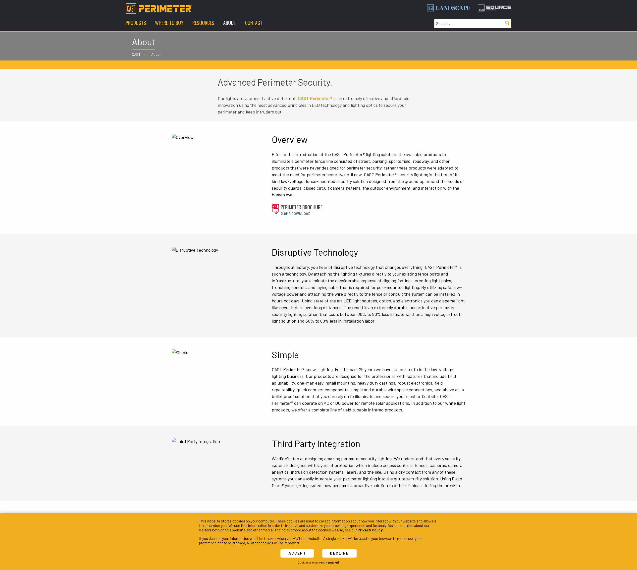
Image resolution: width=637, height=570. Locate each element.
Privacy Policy (370, 530)
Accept (297, 553)
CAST (136, 54)
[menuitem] (136, 23)
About (156, 54)
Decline (339, 553)
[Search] (507, 23)
